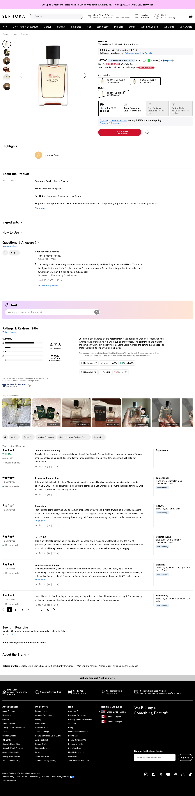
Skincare (61, 26)
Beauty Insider (41, 711)
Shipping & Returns (109, 123)
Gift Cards (169, 26)
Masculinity (139, 53)
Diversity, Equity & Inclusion (13, 748)
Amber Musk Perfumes (110, 665)
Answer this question (48, 285)
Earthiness (128, 53)
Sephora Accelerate (10, 752)
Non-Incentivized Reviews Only (72, 437)
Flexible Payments (75, 752)
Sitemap (45, 776)
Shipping (72, 723)
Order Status (40, 723)
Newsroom (6, 715)
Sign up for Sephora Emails (148, 751)
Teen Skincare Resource (78, 760)
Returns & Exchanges (77, 715)
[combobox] (56, 16)
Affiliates (5, 731)
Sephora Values (9, 723)
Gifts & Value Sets (149, 26)
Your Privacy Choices (60, 776)
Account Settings (42, 731)
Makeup (47, 26)
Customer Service (75, 711)
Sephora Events (9, 735)
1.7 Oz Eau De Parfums (86, 665)
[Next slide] (85, 75)
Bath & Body (102, 26)
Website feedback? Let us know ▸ (97, 677)
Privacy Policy (8, 776)
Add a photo (8, 634)
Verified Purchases (46, 437)
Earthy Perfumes (65, 665)
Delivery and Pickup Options (80, 719)
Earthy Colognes (130, 665)
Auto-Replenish (41, 739)
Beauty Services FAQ (77, 739)
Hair (89, 26)
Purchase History (42, 727)
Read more (40, 520)
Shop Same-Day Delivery (45, 760)
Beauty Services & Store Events (48, 735)
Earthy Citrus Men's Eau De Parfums (38, 665)
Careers (5, 719)
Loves (37, 752)
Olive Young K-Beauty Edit (25, 26)
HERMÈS (102, 41)
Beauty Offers (40, 744)
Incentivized (22, 424)
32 (48, 609)
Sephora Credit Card (44, 715)
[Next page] (54, 609)
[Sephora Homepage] (13, 16)
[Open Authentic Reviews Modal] (29, 385)
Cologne (24, 34)
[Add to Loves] (147, 132)
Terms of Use (21, 776)
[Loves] (183, 16)
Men (16, 34)
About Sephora (8, 711)
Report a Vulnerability (11, 760)
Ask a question (122, 50)
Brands (132, 26)
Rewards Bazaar (42, 748)
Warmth (148, 53)
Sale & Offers (185, 26)
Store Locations (74, 748)
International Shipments (78, 731)
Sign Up (185, 757)
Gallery (38, 719)
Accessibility (73, 756)
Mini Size (118, 26)
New (5, 26)
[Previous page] (3, 609)
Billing (70, 727)
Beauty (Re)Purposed (11, 756)
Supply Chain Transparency (13, 727)
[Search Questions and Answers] (5, 252)
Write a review (9, 331)
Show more (40, 208)
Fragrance (76, 26)
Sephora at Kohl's (75, 744)
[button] (144, 60)
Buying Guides (74, 735)
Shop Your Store (42, 756)
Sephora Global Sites (11, 744)
